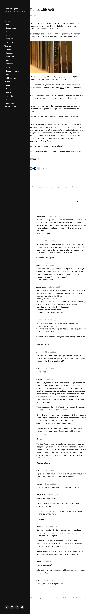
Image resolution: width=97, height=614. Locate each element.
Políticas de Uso (10, 107)
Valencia (9, 96)
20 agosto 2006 (51, 527)
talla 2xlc (73, 187)
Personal (7, 82)
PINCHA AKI (41, 519)
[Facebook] (17, 607)
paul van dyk (63, 187)
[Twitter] (7, 607)
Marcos (39, 527)
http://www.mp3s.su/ (44, 565)
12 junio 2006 (53, 495)
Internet (9, 32)
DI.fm (62, 87)
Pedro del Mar (73, 95)
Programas (10, 39)
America (52, 95)
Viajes (8, 75)
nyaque (39, 241)
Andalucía (10, 103)
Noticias (7, 21)
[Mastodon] (22, 607)
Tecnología (10, 42)
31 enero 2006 (54, 216)
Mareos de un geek (11, 9)
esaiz (38, 265)
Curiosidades (11, 28)
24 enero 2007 (49, 561)
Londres (9, 100)
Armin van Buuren (49, 26)
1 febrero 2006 (50, 484)
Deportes (9, 53)
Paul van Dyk (56, 133)
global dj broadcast (37, 187)
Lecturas (9, 64)
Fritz (50, 130)
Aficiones (7, 46)
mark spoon (51, 187)
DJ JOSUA (40, 495)
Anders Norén (67, 598)
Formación (10, 57)
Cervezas (9, 49)
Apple (8, 24)
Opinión (9, 89)
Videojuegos (11, 78)
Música (9, 67)
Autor (8, 85)
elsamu (39, 379)
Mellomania (44, 95)
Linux (8, 35)
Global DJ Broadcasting (35, 77)
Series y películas (12, 71)
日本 (8, 60)
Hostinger (83, 598)
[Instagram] (12, 607)
